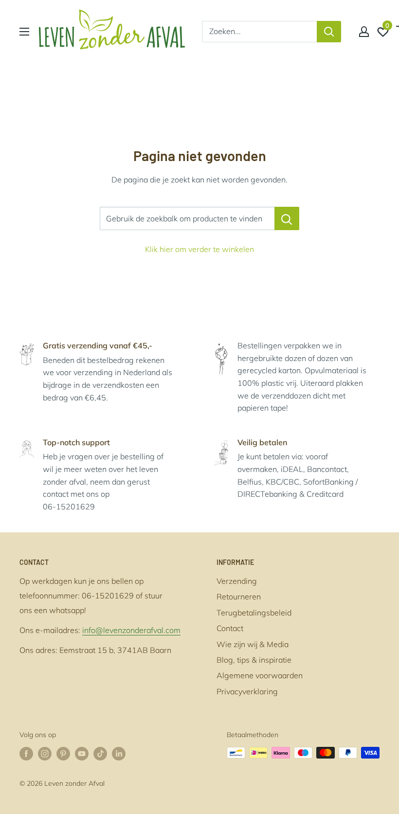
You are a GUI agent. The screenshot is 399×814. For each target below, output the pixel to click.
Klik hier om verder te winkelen (199, 249)
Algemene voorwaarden (260, 675)
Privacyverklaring (247, 691)
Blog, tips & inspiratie (254, 660)
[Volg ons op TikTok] (100, 754)
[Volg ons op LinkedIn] (119, 754)
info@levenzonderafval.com (131, 630)
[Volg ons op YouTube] (82, 754)
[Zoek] (329, 31)
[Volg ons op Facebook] (26, 754)
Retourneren (239, 596)
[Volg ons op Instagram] (45, 754)
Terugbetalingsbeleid (254, 612)
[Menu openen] (24, 32)
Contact (230, 628)
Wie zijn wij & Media (253, 644)
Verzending (237, 581)
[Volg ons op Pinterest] (63, 754)
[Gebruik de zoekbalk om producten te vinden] (286, 218)
